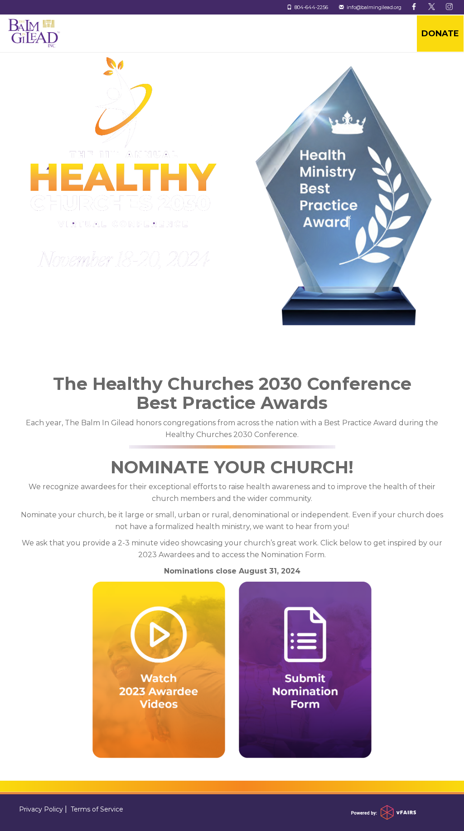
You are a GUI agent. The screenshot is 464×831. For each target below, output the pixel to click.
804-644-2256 (310, 7)
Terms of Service (97, 809)
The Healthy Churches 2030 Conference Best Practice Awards (232, 393)
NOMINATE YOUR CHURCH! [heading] (232, 467)
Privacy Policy (41, 809)
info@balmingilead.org (372, 7)
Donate (440, 34)
